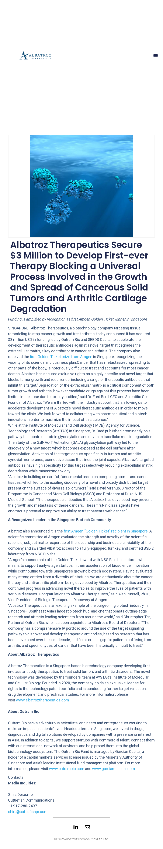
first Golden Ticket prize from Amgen (61, 356)
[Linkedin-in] (75, 827)
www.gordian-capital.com (113, 768)
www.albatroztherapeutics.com (42, 700)
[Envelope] (87, 827)
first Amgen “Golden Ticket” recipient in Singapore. (106, 531)
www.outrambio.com (66, 768)
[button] (155, 55)
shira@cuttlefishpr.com (28, 811)
